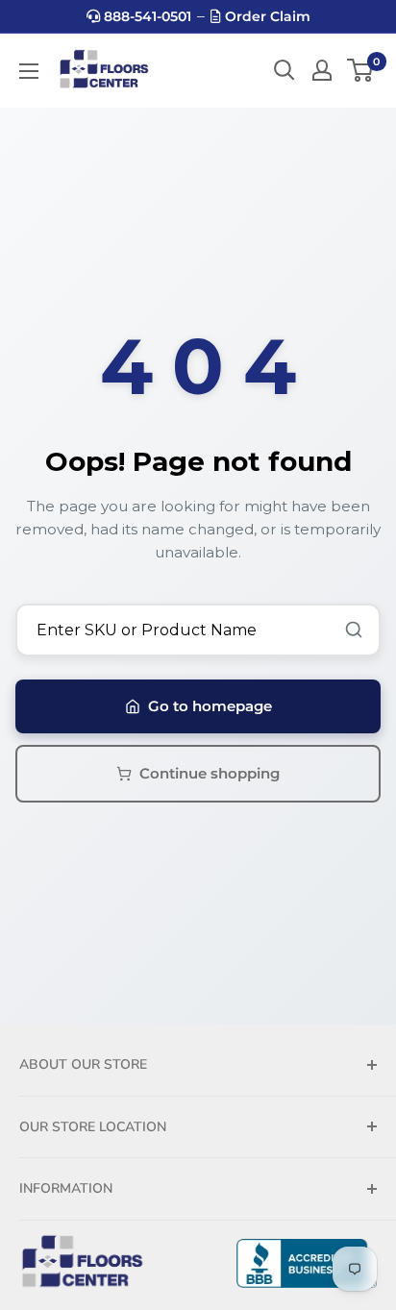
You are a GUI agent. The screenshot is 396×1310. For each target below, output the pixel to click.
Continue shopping (209, 773)
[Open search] (284, 70)
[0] (361, 70)
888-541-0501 (145, 16)
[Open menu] (28, 71)
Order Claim (265, 16)
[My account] (322, 70)
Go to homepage (210, 706)
